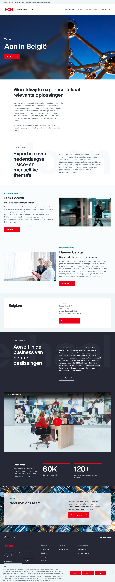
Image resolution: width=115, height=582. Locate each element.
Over (32, 9)
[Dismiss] (110, 2)
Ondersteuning (83, 549)
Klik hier (25, 2)
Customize (76, 573)
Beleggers (88, 9)
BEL (108, 9)
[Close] (112, 573)
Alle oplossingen (21, 9)
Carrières (80, 9)
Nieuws (96, 9)
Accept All (100, 573)
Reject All (88, 573)
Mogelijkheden (64, 549)
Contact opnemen (69, 9)
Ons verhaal (45, 549)
